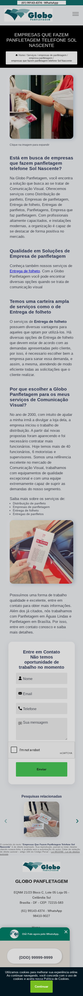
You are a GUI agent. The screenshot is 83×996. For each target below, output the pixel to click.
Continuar (41, 986)
